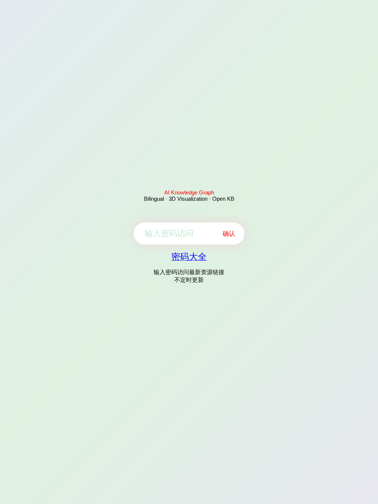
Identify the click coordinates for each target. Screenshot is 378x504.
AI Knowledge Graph (189, 192)
